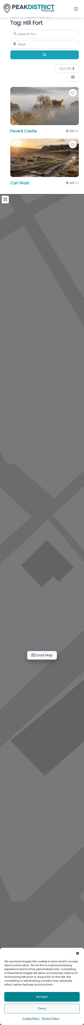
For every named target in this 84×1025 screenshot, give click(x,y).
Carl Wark (19, 183)
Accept (42, 996)
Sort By (65, 68)
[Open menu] (76, 8)
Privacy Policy (50, 1018)
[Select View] (73, 77)
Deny (42, 1008)
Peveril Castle (23, 131)
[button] (77, 953)
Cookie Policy (31, 1018)
